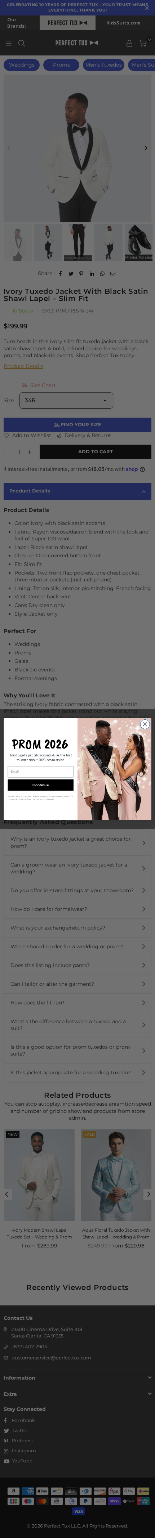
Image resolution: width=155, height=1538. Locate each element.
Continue (40, 785)
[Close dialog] (145, 724)
